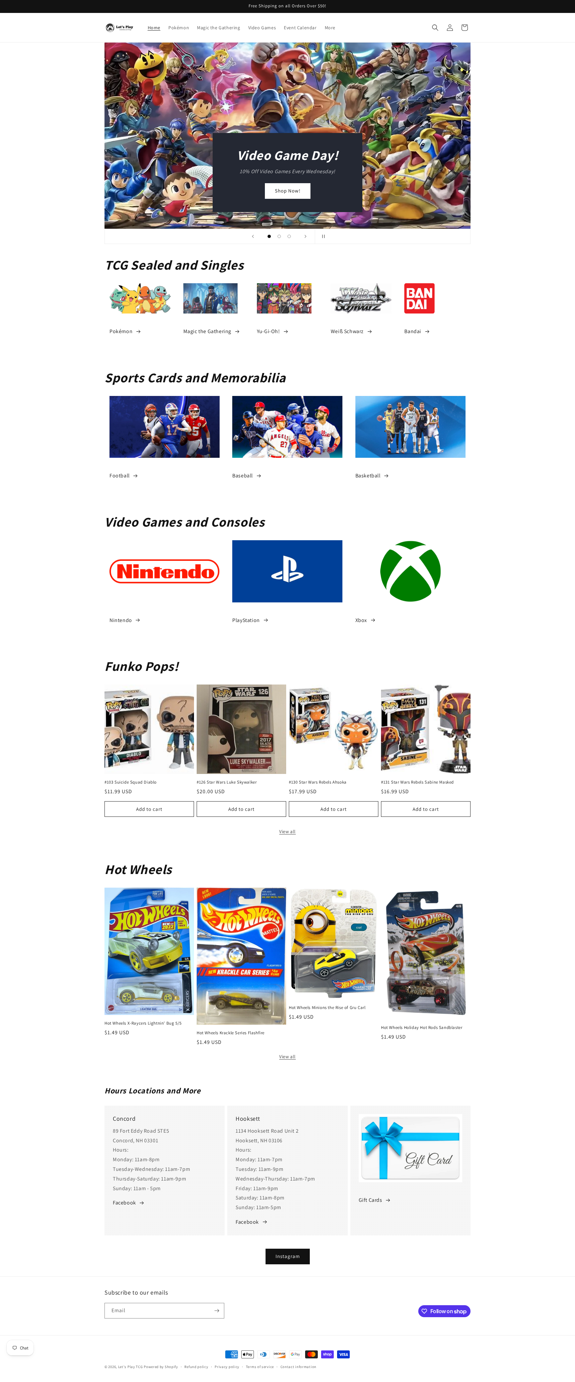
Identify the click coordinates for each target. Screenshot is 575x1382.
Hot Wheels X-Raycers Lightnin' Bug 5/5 (143, 1023)
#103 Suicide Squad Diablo (130, 782)
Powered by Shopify (161, 1366)
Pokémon (120, 331)
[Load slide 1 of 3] (269, 236)
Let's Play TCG (130, 1366)
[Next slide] (305, 236)
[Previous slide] (253, 236)
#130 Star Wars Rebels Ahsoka (318, 782)
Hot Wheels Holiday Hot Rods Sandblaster (421, 1027)
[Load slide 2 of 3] (279, 236)
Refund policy (196, 1366)
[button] (435, 27)
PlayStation (246, 620)
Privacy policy (227, 1366)
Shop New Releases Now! (395, 191)
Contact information (298, 1366)
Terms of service (260, 1366)
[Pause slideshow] (322, 236)
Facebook (124, 1202)
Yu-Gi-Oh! (268, 331)
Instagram (288, 1256)
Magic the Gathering (207, 331)
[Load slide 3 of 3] (289, 236)
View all (287, 831)
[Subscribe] (216, 1311)
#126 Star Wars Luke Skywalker (227, 782)
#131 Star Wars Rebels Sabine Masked (417, 782)
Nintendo (120, 620)
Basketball (368, 475)
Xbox (361, 620)
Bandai (412, 331)
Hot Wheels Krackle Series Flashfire (231, 1033)
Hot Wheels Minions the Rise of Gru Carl (327, 1007)
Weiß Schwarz (347, 331)
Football (119, 475)
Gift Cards (370, 1199)
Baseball (242, 475)
